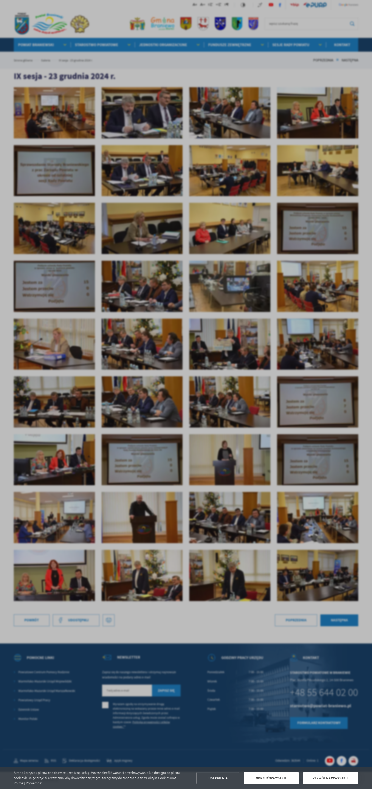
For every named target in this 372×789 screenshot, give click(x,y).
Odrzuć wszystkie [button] (271, 778)
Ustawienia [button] (218, 778)
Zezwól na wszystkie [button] (331, 778)
